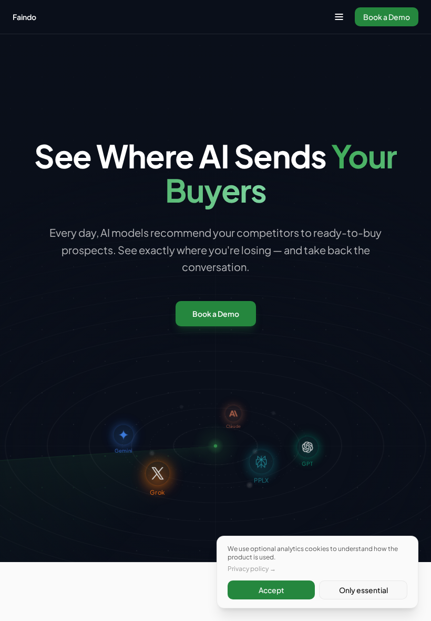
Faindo (24, 17)
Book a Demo (386, 17)
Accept (271, 590)
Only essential (363, 590)
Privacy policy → (252, 569)
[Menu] (339, 16)
